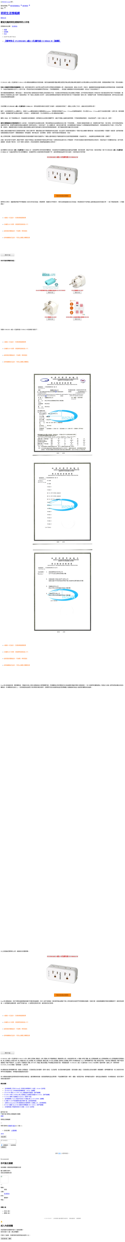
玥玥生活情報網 (10, 13)
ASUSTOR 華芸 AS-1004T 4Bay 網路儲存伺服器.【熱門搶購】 (22, 1092)
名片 (5, 34)
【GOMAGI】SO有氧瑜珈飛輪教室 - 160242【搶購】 (20, 1090)
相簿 (5, 29)
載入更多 (3, 1136)
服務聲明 (78, 1218)
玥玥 (2, 1116)
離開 (10, 1238)
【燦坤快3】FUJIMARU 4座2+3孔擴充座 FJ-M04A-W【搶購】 (32, 41)
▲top (2, 1133)
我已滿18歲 (4, 1238)
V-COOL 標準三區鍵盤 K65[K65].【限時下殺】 (18, 1096)
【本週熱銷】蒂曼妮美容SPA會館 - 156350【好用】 (19, 1107)
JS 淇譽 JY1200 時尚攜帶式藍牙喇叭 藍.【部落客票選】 (20, 1101)
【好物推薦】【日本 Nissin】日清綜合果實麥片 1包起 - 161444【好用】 (25, 1088)
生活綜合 (14, 26)
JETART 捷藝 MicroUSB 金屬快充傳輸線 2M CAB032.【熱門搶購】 (24, 1105)
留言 (14, 1125)
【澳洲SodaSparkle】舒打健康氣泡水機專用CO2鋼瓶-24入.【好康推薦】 (25, 1103)
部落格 (6, 31)
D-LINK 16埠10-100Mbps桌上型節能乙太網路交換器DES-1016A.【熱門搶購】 (27, 1094)
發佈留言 (3, 1147)
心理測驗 (14, 1130)
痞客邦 (10, 1125)
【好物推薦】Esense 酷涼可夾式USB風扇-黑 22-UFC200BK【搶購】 (24, 1098)
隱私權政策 (72, 1218)
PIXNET (50, 1218)
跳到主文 (3, 18)
